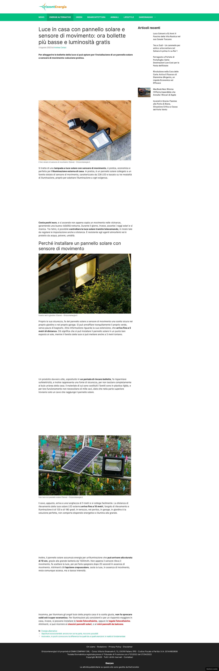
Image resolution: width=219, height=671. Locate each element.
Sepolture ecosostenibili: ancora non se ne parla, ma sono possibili (69, 633)
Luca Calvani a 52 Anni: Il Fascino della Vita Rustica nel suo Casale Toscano (166, 36)
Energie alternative (60, 17)
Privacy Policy (115, 647)
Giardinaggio (146, 17)
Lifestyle (129, 17)
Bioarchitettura (96, 17)
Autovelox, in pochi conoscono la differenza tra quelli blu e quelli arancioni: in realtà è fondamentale (83, 636)
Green (79, 17)
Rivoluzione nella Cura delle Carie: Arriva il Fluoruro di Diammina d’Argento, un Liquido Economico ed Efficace (166, 77)
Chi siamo (90, 647)
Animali (115, 17)
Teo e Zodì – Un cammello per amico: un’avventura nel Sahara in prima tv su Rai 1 (166, 48)
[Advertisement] (85, 80)
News (41, 17)
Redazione (102, 647)
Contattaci (128, 657)
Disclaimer (128, 647)
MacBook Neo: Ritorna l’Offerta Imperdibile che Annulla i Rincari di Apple (164, 92)
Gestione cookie (212, 669)
